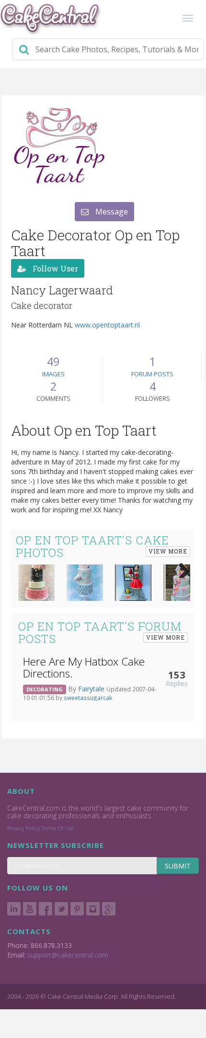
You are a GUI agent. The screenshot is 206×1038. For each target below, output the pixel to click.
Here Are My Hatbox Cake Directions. (84, 667)
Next (180, 568)
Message (110, 211)
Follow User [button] (54, 268)
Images (53, 374)
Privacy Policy (23, 828)
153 (176, 674)
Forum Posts (152, 374)
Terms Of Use (57, 828)
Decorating (44, 689)
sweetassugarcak (88, 697)
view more (168, 551)
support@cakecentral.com (67, 954)
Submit (178, 865)
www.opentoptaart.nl (107, 324)
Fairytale (92, 688)
